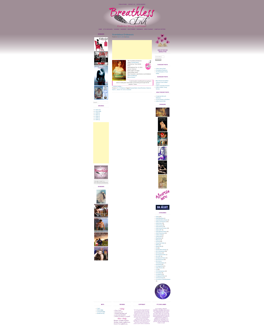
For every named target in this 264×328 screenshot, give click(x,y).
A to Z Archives (108, 29)
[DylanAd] (101, 50)
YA (117, 88)
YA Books (116, 29)
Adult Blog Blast (160, 218)
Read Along (159, 264)
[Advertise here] (162, 202)
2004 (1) (97, 119)
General (158, 241)
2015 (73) (97, 109)
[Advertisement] (132, 49)
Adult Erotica (159, 223)
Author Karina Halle (161, 101)
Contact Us (131, 4)
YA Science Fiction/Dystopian (163, 279)
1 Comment (128, 89)
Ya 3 (123, 89)
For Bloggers (140, 4)
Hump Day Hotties (159, 29)
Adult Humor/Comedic (161, 228)
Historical (148, 88)
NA (156, 248)
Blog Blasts (158, 238)
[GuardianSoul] (101, 260)
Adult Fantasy (159, 225)
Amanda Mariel (135, 62)
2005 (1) (97, 118)
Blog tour (158, 239)
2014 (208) (97, 111)
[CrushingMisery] (162, 159)
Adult (157, 216)
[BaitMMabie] (101, 64)
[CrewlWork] (101, 217)
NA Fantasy (159, 253)
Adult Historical (159, 226)
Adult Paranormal (160, 233)
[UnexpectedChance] (101, 99)
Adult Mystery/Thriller (161, 231)
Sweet (118, 89)
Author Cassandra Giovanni (162, 85)
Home (100, 29)
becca (127, 36)
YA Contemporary (160, 271)
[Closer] (162, 173)
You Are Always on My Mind (162, 99)
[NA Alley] (162, 209)
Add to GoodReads (132, 75)
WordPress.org (100, 313)
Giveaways (140, 29)
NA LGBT (158, 256)
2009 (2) (97, 113)
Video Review (159, 267)
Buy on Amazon (131, 77)
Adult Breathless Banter (161, 220)
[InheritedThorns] (163, 145)
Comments (101, 311)
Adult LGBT (159, 229)
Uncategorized (159, 266)
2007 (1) (97, 114)
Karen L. (114, 89)
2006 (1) (97, 116)
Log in (98, 308)
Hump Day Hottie (160, 243)
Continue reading (118, 86)
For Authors (123, 4)
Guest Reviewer (142, 88)
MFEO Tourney (148, 29)
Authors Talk (159, 234)
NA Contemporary (160, 251)
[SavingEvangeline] (162, 131)
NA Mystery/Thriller (160, 258)
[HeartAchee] (101, 203)
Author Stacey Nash (161, 68)
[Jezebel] (162, 116)
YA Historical (122, 88)
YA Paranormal (159, 277)
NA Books (123, 29)
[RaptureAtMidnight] (101, 231)
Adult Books (131, 29)
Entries (100, 310)
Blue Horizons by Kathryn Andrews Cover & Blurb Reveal (162, 82)
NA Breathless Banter (161, 249)
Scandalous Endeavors (123, 34)
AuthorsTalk (159, 236)
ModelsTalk (158, 246)
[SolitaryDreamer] (101, 245)
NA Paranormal (159, 259)
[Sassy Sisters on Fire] (162, 298)
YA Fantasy (158, 272)
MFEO (157, 244)
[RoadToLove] (162, 188)
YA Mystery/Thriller (160, 276)
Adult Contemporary (161, 221)
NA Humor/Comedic (161, 254)
